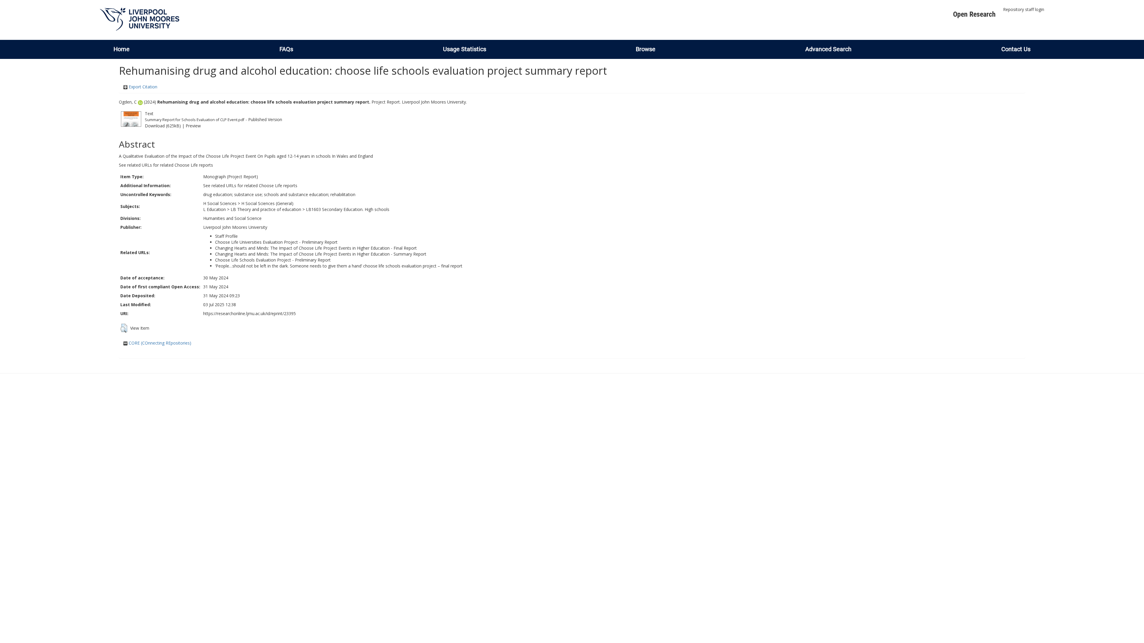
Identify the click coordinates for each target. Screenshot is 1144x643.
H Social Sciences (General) (267, 203)
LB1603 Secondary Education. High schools (347, 209)
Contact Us (1015, 49)
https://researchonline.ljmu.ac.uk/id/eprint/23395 (249, 313)
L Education (214, 209)
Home (122, 49)
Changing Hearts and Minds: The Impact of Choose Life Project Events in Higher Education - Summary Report (320, 254)
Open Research (974, 14)
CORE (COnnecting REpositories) (159, 343)
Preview (193, 126)
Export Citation (142, 87)
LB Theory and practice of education (266, 209)
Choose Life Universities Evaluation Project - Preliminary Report (276, 242)
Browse (645, 49)
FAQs (286, 49)
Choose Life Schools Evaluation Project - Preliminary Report (273, 260)
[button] (123, 328)
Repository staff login (1023, 9)
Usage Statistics (464, 49)
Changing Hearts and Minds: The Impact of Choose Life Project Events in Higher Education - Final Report (316, 248)
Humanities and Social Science (232, 218)
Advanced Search (828, 49)
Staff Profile (226, 236)
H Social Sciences (220, 203)
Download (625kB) (163, 126)
